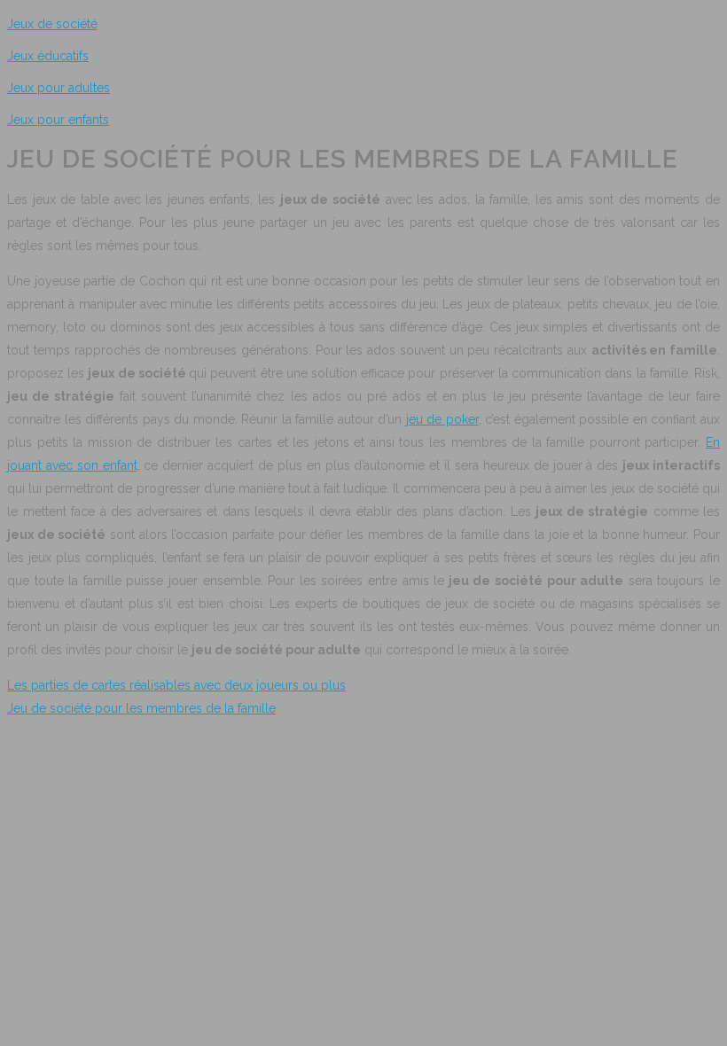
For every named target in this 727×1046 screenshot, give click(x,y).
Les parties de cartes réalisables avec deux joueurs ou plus (176, 685)
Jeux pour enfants (58, 120)
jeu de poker (442, 419)
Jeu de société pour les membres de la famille (141, 708)
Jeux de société (52, 24)
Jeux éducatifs (48, 56)
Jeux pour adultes (58, 88)
